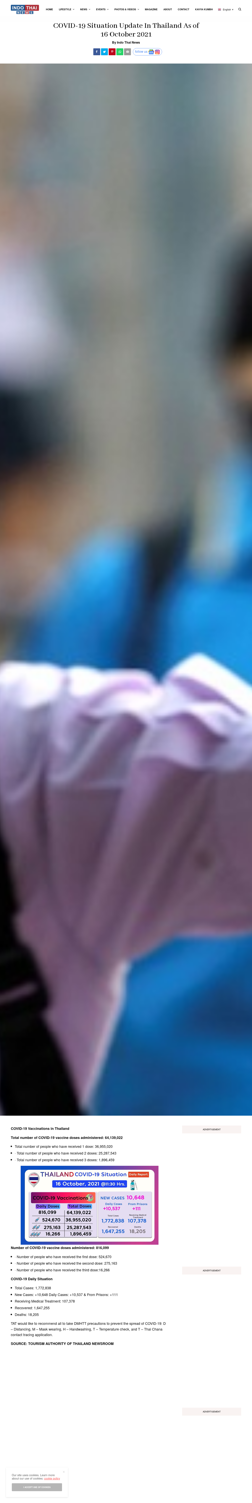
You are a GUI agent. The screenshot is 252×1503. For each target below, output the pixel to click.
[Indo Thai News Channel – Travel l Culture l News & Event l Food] (25, 9)
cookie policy (52, 1478)
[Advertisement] (211, 1198)
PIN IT (92, 1205)
